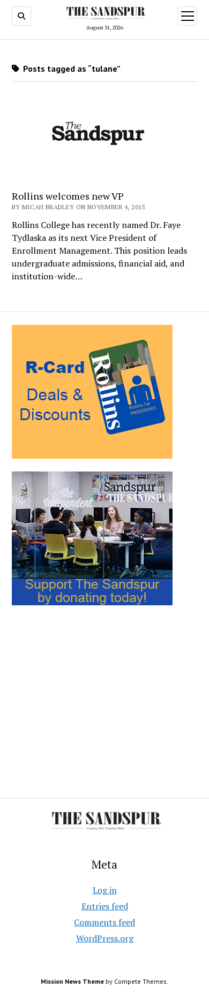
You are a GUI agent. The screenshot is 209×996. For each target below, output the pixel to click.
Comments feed (104, 922)
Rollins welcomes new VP (68, 195)
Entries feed (104, 906)
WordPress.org (104, 938)
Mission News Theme (72, 981)
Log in (105, 890)
